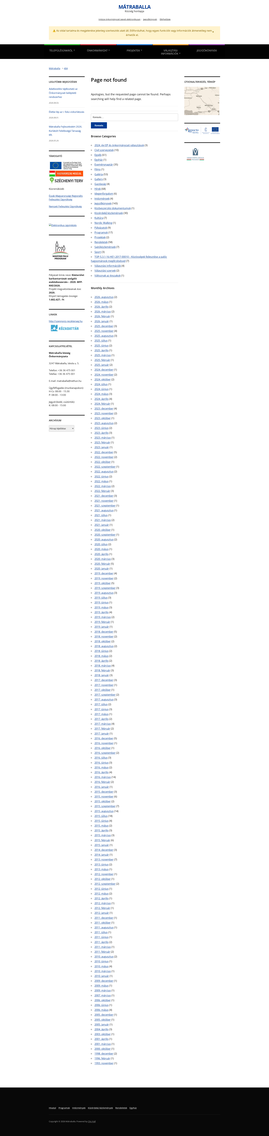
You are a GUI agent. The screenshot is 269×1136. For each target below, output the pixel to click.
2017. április (101, 719)
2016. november (103, 743)
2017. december (103, 680)
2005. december (103, 1014)
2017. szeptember (105, 694)
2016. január (101, 787)
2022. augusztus (103, 471)
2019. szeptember (105, 588)
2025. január (101, 365)
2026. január (101, 321)
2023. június (101, 428)
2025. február (102, 360)
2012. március (102, 903)
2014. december (103, 850)
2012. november (103, 874)
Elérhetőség (165, 19)
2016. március (102, 777)
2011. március (102, 947)
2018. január (101, 675)
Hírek (97, 188)
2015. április (101, 830)
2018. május (101, 656)
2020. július (101, 544)
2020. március (102, 559)
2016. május (101, 767)
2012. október (102, 879)
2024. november (103, 374)
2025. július (101, 340)
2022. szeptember (105, 466)
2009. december (103, 981)
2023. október (102, 418)
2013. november (103, 859)
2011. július (101, 932)
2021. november (103, 500)
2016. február (102, 782)
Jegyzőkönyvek (150, 19)
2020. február (102, 563)
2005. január (101, 1024)
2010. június (101, 961)
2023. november (103, 413)
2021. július (101, 515)
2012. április (101, 898)
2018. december (103, 631)
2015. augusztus (103, 811)
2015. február (102, 840)
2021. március (102, 520)
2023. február (102, 442)
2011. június (101, 937)
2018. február (102, 670)
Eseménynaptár (103, 164)
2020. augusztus (103, 539)
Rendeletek (101, 242)
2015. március (102, 835)
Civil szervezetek (104, 150)
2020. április (101, 554)
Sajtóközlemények (105, 247)
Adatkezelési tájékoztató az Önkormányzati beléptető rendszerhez (63, 93)
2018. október (102, 641)
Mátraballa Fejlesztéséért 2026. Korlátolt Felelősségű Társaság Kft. (65, 130)
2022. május (101, 481)
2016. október (102, 748)
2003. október (102, 1034)
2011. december (103, 918)
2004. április (101, 1029)
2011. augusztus (103, 927)
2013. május (101, 869)
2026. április (101, 306)
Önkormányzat (97, 50)
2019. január (101, 626)
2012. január (101, 913)
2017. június (101, 709)
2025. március (102, 355)
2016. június (101, 762)
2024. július (101, 384)
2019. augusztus (103, 593)
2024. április (101, 399)
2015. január (101, 845)
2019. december (103, 573)
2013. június (101, 864)
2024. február (102, 403)
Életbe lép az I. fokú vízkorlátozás (66, 111)
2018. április (101, 660)
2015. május (101, 825)
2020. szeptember (105, 534)
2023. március (102, 437)
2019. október (102, 583)
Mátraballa (134, 6)
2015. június (101, 820)
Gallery (98, 179)
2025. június (101, 345)
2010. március (102, 971)
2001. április (101, 1039)
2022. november (103, 457)
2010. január (101, 976)
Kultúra (98, 218)
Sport (97, 252)
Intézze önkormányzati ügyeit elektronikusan (119, 19)
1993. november (103, 1063)
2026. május (101, 302)
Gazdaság (100, 184)
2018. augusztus (103, 646)
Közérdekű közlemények (108, 213)
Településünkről (61, 50)
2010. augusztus (103, 956)
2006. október (102, 1000)
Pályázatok (100, 227)
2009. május (101, 985)
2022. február (102, 491)
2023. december (103, 408)
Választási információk (169, 52)
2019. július (101, 597)
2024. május (101, 394)
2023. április (101, 432)
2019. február (102, 622)
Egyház (98, 159)
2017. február (102, 728)
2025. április (101, 350)
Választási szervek (105, 270)
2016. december (103, 738)
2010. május (101, 966)
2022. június (101, 476)
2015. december (103, 791)
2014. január (101, 854)
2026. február (102, 316)
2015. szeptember (105, 806)
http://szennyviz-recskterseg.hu (66, 321)
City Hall (92, 1121)
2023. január (101, 447)
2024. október (102, 379)
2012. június (101, 888)
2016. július (101, 757)
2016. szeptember (105, 753)
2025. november (103, 331)
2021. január (101, 525)
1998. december (103, 1053)
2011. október (102, 922)
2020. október (102, 530)
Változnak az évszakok (107, 275)
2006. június (101, 1005)
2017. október (102, 690)
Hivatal (52, 1107)
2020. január (101, 568)
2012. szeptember (105, 883)
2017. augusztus (103, 699)
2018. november (103, 636)
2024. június (101, 389)
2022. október (102, 462)
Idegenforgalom (103, 193)
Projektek (133, 50)
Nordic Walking (103, 223)
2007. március (102, 995)
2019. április (101, 612)
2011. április (101, 942)
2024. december (103, 369)
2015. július (101, 816)
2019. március (102, 617)
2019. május (101, 607)
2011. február (102, 951)
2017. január (101, 733)
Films (97, 169)
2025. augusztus (103, 335)
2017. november (103, 685)
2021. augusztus (103, 510)
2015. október (102, 801)
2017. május (101, 714)
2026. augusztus (103, 297)
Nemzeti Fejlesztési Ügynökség (65, 206)
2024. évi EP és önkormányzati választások (119, 145)
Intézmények (101, 198)
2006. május (101, 1010)
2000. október (102, 1048)
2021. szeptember (105, 505)
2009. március (102, 990)
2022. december (103, 452)
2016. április (101, 772)
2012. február (102, 908)
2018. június (101, 651)
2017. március (102, 723)
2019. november (103, 578)
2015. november (103, 796)
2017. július (101, 704)
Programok (101, 232)
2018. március (102, 665)
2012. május (101, 893)
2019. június (101, 602)
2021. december (103, 495)
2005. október (102, 1019)
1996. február (102, 1058)
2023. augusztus (103, 423)
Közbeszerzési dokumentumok (112, 208)
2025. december (103, 326)
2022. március (102, 486)
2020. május (101, 549)
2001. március (102, 1044)
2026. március (102, 311)
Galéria (98, 174)
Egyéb (97, 155)
